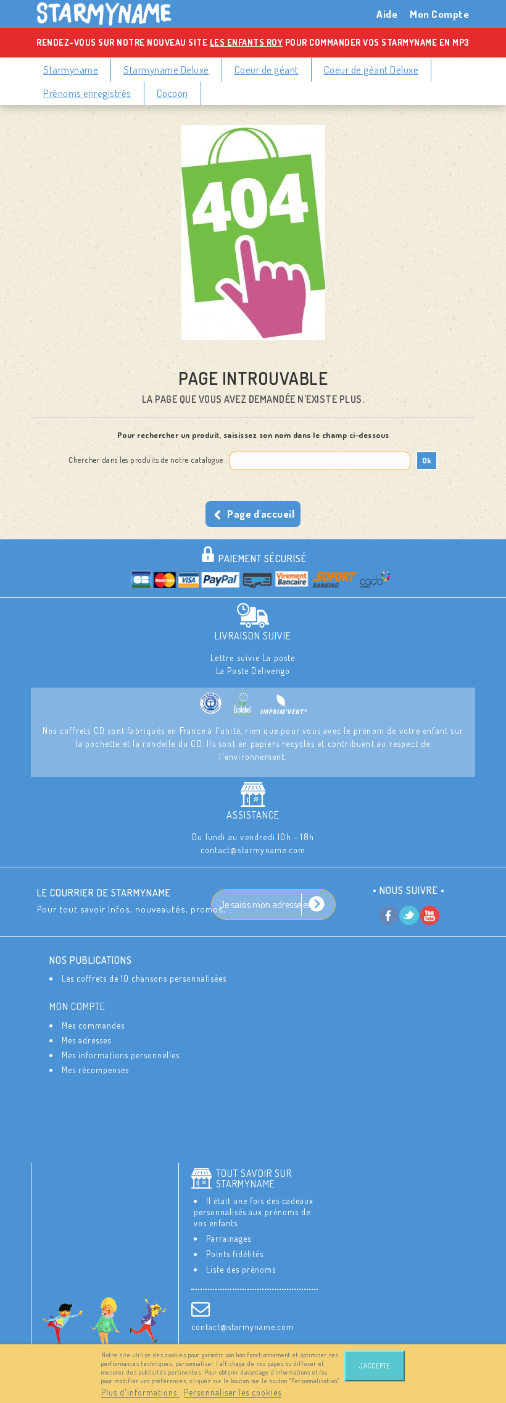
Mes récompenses (95, 1069)
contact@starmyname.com (242, 1326)
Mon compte (77, 1006)
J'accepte (374, 1365)
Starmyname (70, 69)
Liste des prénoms (241, 1269)
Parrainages (228, 1238)
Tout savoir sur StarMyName (254, 1178)
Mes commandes (93, 1025)
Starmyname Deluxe (166, 69)
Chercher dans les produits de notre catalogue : (148, 460)
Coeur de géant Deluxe (371, 69)
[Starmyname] (111, 14)
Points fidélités (234, 1254)
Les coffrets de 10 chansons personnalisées (144, 978)
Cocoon (172, 92)
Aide (386, 13)
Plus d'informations (140, 1392)
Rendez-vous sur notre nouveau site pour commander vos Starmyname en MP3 (253, 42)
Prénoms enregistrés (87, 92)
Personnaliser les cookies (232, 1392)
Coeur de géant (266, 69)
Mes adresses (86, 1040)
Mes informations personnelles (121, 1055)
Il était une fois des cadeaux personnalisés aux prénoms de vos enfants (253, 1211)
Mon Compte (439, 13)
